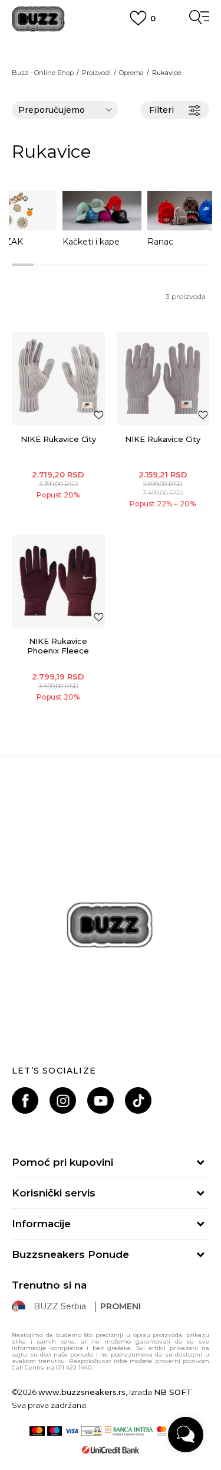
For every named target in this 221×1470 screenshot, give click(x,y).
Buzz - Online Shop (43, 73)
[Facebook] (25, 1100)
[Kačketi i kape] (101, 210)
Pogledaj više (110, 55)
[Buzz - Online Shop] (38, 19)
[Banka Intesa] (129, 1431)
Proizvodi (96, 73)
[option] (102, 219)
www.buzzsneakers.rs (82, 1392)
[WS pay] (91, 1431)
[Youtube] (100, 1100)
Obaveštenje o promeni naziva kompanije (111, 41)
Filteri (161, 110)
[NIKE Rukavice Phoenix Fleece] (58, 581)
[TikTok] (138, 1100)
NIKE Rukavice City (58, 439)
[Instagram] (63, 1100)
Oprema (131, 73)
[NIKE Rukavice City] (58, 378)
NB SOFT (173, 1392)
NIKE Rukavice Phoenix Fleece (58, 645)
